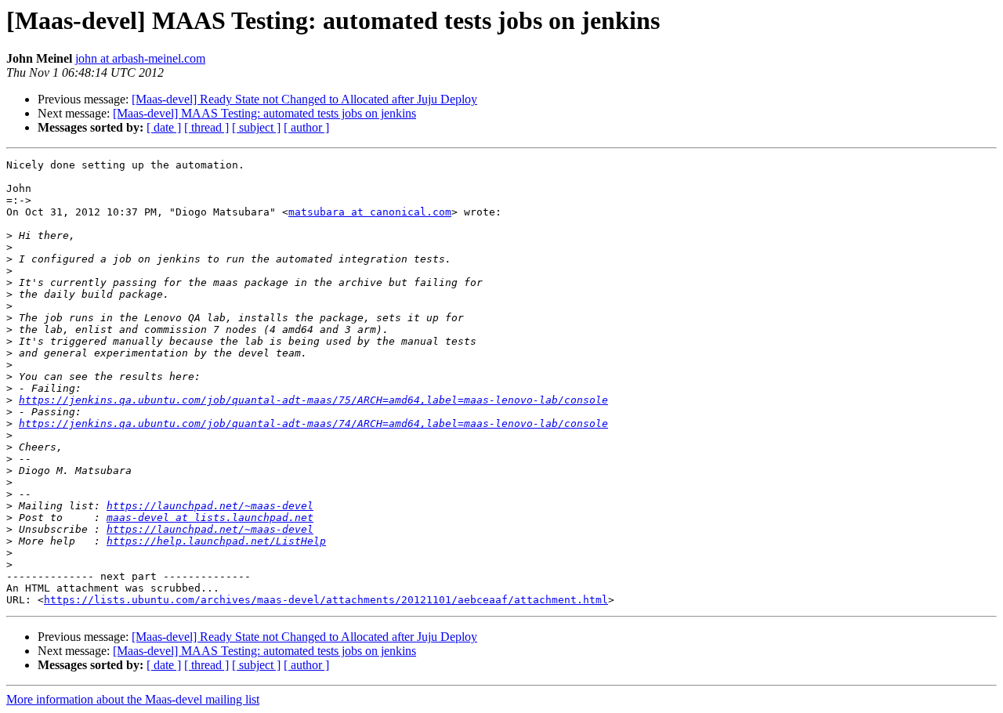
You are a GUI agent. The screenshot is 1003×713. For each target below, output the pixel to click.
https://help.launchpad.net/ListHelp (216, 541)
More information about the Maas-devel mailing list (132, 699)
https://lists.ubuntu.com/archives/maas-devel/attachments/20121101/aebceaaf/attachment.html (326, 600)
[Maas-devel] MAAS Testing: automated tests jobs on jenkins (264, 113)
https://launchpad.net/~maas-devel (210, 506)
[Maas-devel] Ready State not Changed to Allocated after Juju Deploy (304, 99)
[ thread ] (206, 127)
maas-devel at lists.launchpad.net (210, 517)
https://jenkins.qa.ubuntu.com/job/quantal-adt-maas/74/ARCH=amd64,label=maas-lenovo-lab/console (313, 423)
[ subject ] (256, 127)
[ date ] (164, 127)
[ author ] (306, 127)
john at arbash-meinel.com (140, 58)
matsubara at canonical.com (369, 212)
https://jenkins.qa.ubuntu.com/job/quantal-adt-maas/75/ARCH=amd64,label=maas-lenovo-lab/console (313, 400)
